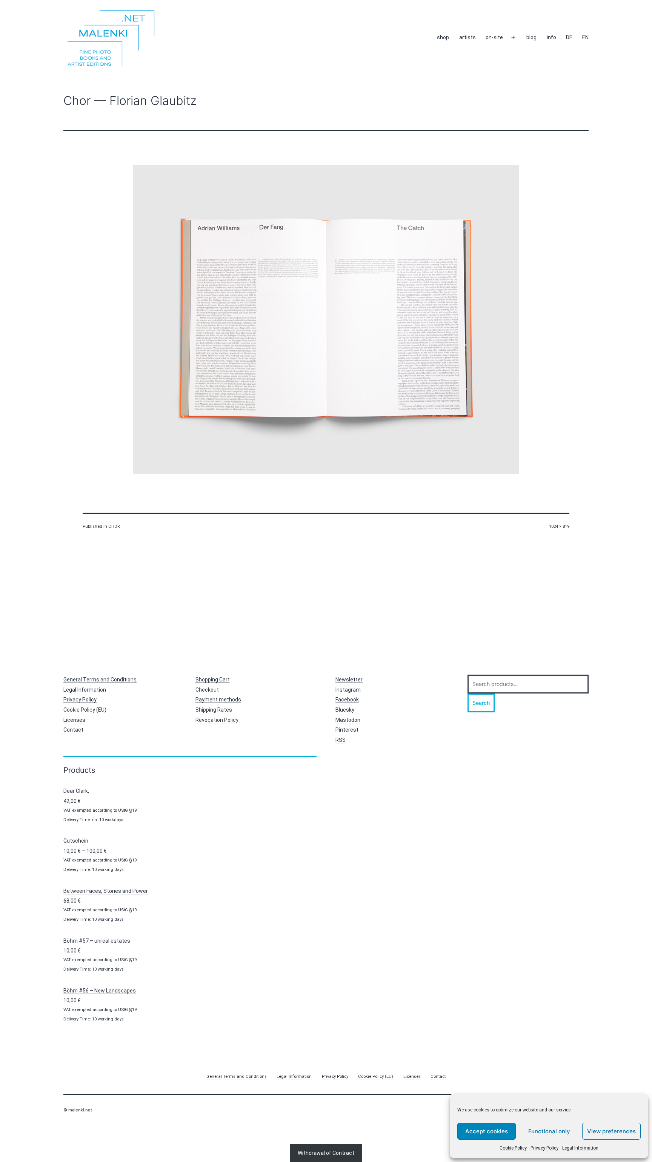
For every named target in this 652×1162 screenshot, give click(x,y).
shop (443, 37)
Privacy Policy (544, 1148)
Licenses (74, 720)
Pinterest (346, 730)
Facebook (347, 700)
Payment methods (218, 700)
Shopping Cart (212, 680)
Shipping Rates (213, 710)
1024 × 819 (559, 526)
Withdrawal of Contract (326, 1153)
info (551, 37)
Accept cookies (486, 1131)
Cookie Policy (513, 1148)
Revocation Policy (216, 720)
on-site (494, 37)
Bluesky (344, 710)
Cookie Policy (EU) (84, 710)
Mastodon (347, 720)
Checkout (207, 690)
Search (481, 703)
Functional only (549, 1131)
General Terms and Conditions (100, 680)
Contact (73, 730)
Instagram (348, 690)
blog (531, 37)
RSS (340, 740)
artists (467, 37)
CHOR (114, 526)
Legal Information (580, 1148)
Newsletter (349, 680)
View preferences (611, 1131)
